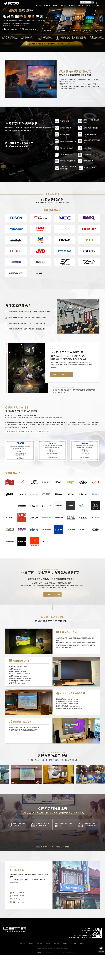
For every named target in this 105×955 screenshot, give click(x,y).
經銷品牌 (55, 5)
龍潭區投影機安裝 (57, 948)
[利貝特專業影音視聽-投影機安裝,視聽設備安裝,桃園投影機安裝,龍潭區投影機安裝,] (11, 3)
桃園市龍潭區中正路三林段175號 (81, 937)
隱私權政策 (54, 952)
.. (64, 952)
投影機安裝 (39, 948)
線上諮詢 (97, 5)
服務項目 (47, 5)
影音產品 (63, 5)
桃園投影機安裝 (50, 948)
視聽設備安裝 (44, 948)
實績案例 (80, 5)
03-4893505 (87, 928)
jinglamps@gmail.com (84, 935)
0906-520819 (86, 930)
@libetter (87, 933)
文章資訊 (88, 5)
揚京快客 (39, 952)
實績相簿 (72, 5)
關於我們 (39, 5)
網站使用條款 (61, 952)
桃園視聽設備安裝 (64, 948)
